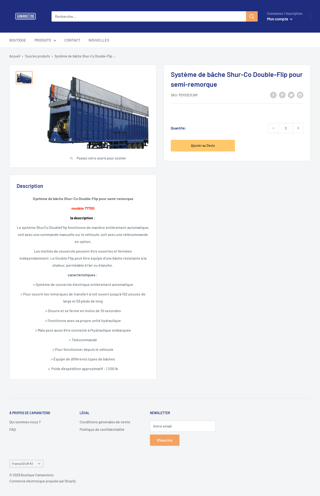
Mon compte (278, 18)
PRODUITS (42, 40)
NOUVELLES (99, 40)
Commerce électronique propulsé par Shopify (42, 481)
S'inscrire (164, 440)
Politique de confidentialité (102, 429)
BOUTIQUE (17, 40)
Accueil (14, 56)
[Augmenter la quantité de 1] (298, 128)
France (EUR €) (22, 464)
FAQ (12, 429)
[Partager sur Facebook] (273, 94)
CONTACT (72, 40)
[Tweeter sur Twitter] (291, 94)
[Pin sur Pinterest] (282, 94)
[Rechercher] (252, 16)
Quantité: (178, 128)
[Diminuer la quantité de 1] (273, 128)
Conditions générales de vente (105, 422)
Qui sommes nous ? (25, 422)
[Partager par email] (300, 94)
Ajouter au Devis (203, 146)
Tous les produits (37, 56)
